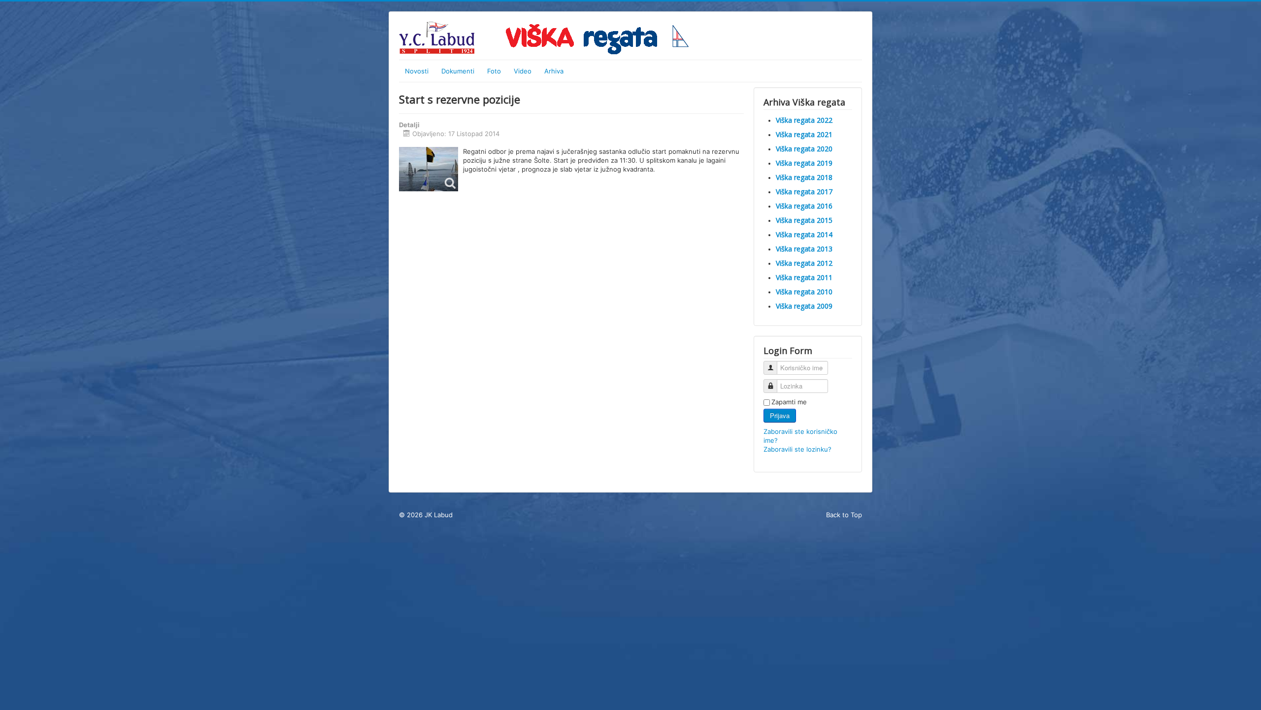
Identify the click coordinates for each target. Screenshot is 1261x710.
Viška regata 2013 (804, 248)
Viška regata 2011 (804, 277)
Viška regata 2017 (804, 191)
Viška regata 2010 (804, 291)
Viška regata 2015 (804, 220)
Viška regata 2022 (804, 120)
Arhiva (554, 71)
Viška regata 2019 (804, 163)
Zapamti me (789, 402)
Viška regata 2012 (804, 263)
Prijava (780, 415)
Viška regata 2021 (804, 134)
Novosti (417, 71)
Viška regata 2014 (804, 234)
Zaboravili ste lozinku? (797, 449)
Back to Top (844, 515)
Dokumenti (457, 71)
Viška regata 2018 (804, 177)
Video (522, 71)
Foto (494, 71)
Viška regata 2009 (804, 306)
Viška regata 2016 (804, 206)
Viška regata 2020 (804, 148)
